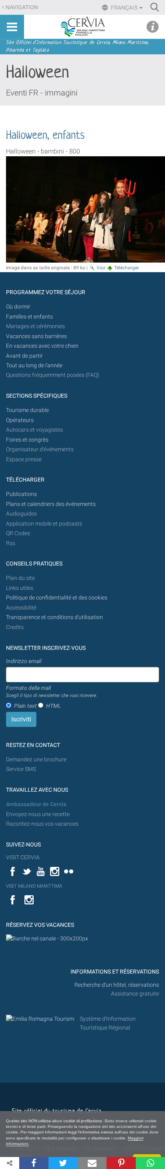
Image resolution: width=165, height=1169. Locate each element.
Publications (21, 494)
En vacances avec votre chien (43, 346)
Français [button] (124, 7)
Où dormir (18, 306)
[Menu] (12, 27)
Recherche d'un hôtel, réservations (116, 985)
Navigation (22, 7)
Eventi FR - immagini (41, 93)
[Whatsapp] (150, 1163)
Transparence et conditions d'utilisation (54, 617)
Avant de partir (24, 355)
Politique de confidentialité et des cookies (56, 597)
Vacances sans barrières (36, 336)
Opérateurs (20, 420)
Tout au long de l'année (34, 365)
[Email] (92, 1163)
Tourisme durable (27, 410)
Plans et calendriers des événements (51, 504)
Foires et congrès (27, 439)
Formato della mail (51, 691)
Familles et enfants (29, 316)
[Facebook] (33, 1163)
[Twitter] (63, 1163)
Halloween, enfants (45, 135)
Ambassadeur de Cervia (36, 804)
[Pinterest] (121, 1163)
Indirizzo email (23, 661)
